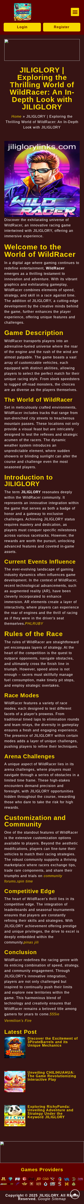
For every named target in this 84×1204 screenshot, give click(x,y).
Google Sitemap (52, 1199)
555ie (54, 1014)
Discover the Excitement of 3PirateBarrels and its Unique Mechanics (53, 1042)
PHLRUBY (34, 623)
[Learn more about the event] (42, 50)
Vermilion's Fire (18, 1021)
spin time (25, 881)
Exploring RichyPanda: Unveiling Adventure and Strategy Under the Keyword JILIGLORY (50, 1112)
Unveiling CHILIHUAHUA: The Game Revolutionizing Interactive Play (52, 1076)
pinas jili (31, 942)
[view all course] (75, 1194)
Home (16, 116)
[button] (75, 12)
